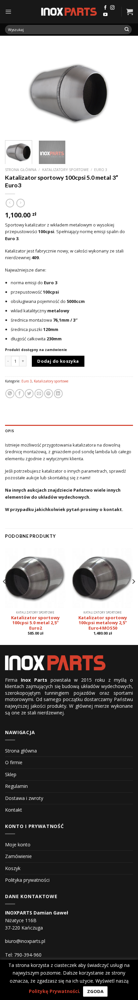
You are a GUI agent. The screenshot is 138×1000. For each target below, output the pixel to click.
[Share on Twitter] (29, 393)
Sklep (10, 774)
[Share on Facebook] (19, 393)
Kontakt (13, 810)
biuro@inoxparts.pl (25, 941)
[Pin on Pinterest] (48, 393)
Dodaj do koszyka (58, 361)
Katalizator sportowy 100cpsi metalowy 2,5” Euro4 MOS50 (102, 623)
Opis (9, 431)
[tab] (69, 431)
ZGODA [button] (95, 991)
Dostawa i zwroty (24, 798)
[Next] (122, 91)
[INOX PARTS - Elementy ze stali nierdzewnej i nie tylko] (69, 12)
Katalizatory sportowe (65, 169)
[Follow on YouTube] (105, 14)
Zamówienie (18, 856)
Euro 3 (100, 169)
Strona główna (21, 169)
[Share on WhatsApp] (9, 393)
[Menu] (8, 11)
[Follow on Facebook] (105, 7)
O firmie (13, 762)
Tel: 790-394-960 (23, 955)
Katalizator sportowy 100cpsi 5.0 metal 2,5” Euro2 (35, 623)
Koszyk (12, 868)
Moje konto (17, 844)
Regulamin (16, 786)
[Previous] (16, 91)
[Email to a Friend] (38, 393)
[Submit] (127, 29)
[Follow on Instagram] (112, 7)
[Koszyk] (129, 11)
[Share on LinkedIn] (58, 393)
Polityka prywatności (27, 880)
